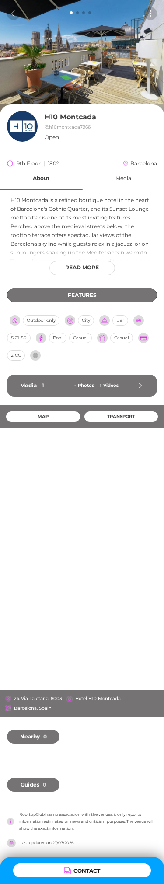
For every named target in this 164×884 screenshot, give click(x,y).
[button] (41, 178)
